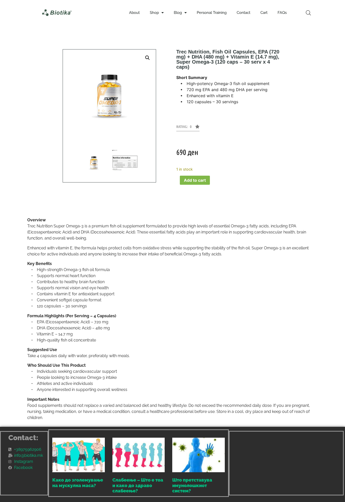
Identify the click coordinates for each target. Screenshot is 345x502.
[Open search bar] (308, 12)
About (134, 12)
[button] (147, 57)
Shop (154, 12)
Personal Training (212, 12)
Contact (243, 12)
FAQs (282, 12)
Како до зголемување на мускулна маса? (77, 482)
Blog (178, 12)
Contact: (23, 438)
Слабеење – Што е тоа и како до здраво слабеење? (137, 485)
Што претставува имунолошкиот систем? (192, 485)
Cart (263, 12)
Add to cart (195, 180)
